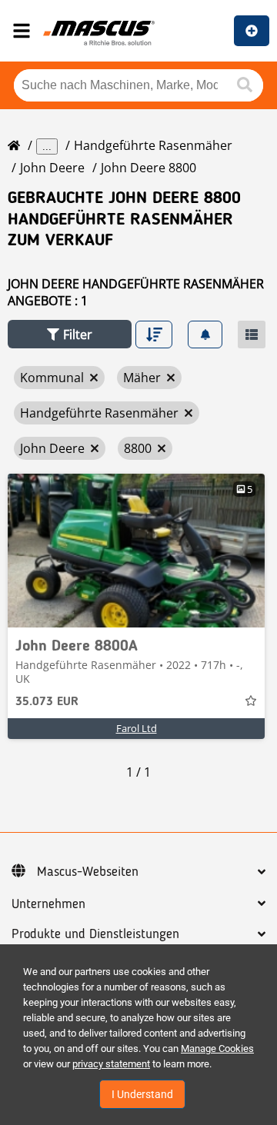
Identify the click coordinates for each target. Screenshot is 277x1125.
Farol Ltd (136, 728)
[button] (70, 334)
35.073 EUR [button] (46, 702)
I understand (142, 1094)
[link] (136, 550)
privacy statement (111, 1064)
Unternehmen (48, 904)
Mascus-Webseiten (87, 872)
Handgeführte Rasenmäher (153, 145)
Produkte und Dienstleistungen (95, 934)
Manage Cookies (217, 1048)
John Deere (52, 167)
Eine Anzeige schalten (251, 30)
